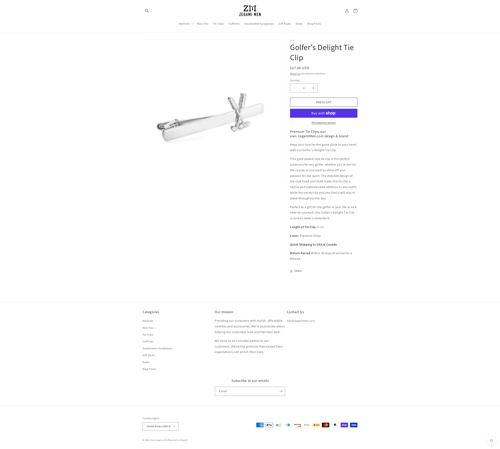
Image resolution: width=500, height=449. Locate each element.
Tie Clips (148, 334)
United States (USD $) (159, 426)
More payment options (324, 122)
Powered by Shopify (178, 440)
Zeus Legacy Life (159, 440)
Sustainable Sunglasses (157, 348)
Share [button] (298, 271)
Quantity (295, 80)
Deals (146, 362)
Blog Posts (149, 369)
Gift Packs (149, 355)
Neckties (148, 320)
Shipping (295, 73)
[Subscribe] (280, 391)
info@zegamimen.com (301, 320)
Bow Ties (148, 328)
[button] (147, 10)
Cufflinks (148, 341)
